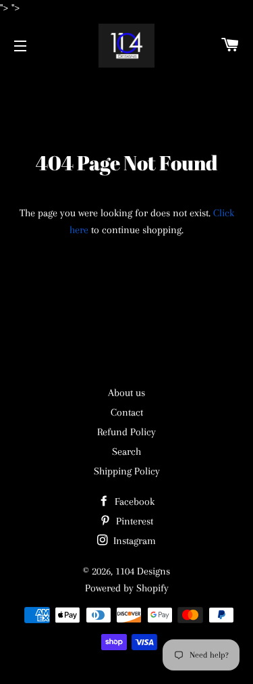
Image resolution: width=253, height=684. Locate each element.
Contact (127, 412)
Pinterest (133, 521)
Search (126, 451)
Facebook (133, 501)
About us (126, 393)
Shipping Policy (127, 471)
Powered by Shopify (127, 588)
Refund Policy (126, 432)
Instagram (133, 541)
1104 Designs (142, 571)
